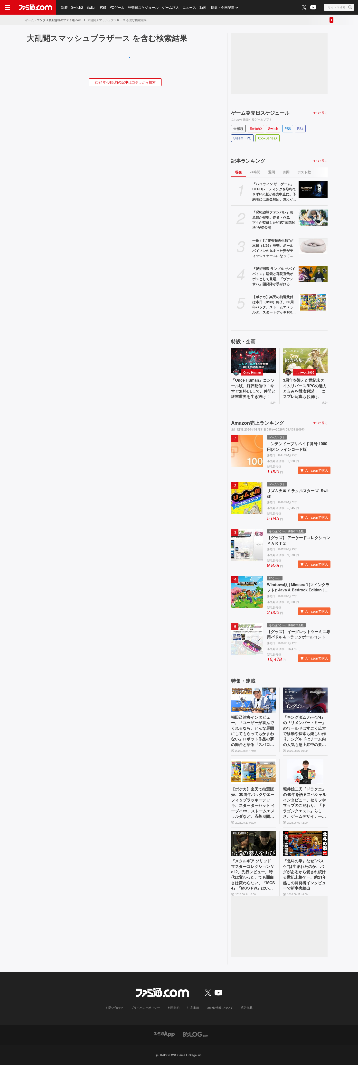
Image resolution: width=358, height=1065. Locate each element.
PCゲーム (117, 7)
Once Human (252, 372)
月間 (286, 171)
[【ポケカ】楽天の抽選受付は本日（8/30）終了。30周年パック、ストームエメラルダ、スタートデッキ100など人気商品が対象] (313, 302)
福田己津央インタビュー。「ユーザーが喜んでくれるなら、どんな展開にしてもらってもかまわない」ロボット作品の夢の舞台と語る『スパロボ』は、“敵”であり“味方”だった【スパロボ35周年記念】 (252, 731)
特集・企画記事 (223, 7)
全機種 (238, 128)
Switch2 (77, 7)
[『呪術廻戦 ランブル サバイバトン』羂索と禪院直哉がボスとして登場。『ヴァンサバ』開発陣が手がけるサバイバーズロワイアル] (313, 274)
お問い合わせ (114, 1007)
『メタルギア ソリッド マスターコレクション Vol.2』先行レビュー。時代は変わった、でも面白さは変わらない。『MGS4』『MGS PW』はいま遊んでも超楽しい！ (253, 874)
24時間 (255, 171)
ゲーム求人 (170, 7)
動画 (202, 7)
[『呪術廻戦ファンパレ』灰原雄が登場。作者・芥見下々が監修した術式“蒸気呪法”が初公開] (313, 218)
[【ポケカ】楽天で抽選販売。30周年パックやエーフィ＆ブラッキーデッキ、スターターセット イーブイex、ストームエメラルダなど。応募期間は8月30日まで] (253, 771)
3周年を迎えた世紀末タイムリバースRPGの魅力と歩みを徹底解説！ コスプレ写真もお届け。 (305, 388)
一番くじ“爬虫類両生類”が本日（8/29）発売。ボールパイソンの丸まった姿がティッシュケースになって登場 (272, 248)
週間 (271, 171)
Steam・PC (242, 138)
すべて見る (320, 112)
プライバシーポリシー (145, 1007)
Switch (91, 7)
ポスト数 (304, 171)
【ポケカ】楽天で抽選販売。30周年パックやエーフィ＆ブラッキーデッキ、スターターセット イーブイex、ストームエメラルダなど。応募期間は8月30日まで (253, 802)
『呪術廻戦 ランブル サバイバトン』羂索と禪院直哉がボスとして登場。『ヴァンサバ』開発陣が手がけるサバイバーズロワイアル (273, 276)
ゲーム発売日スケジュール (260, 113)
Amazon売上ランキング (257, 423)
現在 (238, 171)
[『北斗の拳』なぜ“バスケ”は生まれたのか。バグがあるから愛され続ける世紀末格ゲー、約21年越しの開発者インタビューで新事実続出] (305, 843)
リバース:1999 (304, 372)
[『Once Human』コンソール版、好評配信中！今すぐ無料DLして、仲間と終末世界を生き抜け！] (253, 360)
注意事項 (193, 1007)
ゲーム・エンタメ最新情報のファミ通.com (53, 20)
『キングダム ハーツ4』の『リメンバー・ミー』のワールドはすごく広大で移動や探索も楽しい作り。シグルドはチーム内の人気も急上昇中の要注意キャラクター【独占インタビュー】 (304, 731)
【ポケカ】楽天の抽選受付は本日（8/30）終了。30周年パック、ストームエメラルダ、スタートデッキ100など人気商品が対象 (274, 304)
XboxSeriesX (267, 138)
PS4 (300, 128)
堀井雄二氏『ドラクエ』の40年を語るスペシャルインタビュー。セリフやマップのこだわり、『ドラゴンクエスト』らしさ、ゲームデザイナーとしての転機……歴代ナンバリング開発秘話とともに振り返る (304, 802)
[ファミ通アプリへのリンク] (164, 1034)
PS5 (103, 7)
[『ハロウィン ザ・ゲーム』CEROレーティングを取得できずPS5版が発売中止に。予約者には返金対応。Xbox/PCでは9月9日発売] (313, 189)
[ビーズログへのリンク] (195, 1034)
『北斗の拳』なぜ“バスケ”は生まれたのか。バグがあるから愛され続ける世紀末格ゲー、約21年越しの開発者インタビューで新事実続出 (304, 874)
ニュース (189, 7)
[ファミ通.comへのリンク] (35, 7)
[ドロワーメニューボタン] (7, 7)
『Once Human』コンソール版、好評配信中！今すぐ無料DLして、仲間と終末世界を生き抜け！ (253, 388)
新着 (64, 7)
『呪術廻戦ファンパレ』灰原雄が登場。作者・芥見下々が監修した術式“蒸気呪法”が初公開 (273, 220)
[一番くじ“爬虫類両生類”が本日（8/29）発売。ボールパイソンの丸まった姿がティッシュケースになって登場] (313, 246)
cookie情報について (220, 1007)
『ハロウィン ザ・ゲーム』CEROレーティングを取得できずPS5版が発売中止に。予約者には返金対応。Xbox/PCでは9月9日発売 (274, 191)
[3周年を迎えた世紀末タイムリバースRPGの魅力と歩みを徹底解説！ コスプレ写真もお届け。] (305, 360)
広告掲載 (247, 1007)
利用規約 (173, 1007)
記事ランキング (248, 161)
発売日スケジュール (143, 7)
